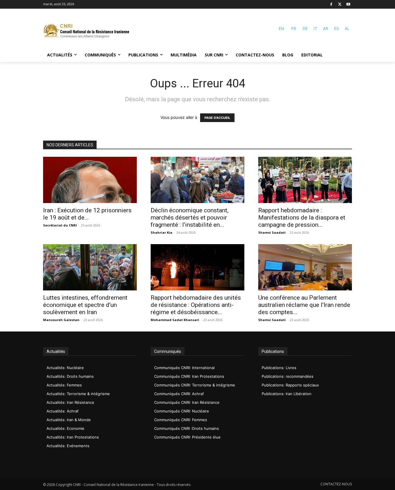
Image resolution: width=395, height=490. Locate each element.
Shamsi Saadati (272, 232)
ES (336, 28)
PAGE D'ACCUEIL (217, 118)
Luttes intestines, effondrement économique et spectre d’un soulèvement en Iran (85, 305)
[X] (340, 4)
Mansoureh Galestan (61, 320)
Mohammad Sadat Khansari (175, 320)
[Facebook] (331, 4)
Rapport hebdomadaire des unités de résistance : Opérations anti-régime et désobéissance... (196, 305)
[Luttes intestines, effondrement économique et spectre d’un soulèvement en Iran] (90, 267)
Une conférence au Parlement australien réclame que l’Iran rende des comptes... (304, 305)
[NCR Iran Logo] (86, 31)
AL (347, 28)
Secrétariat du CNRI (60, 225)
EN (281, 28)
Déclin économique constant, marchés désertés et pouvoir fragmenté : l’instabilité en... (189, 217)
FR (293, 28)
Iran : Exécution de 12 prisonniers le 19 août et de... (87, 214)
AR (325, 28)
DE (305, 28)
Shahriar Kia (161, 232)
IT (315, 28)
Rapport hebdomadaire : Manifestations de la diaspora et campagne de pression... (301, 217)
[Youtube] (348, 4)
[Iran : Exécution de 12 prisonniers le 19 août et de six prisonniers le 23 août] (90, 180)
